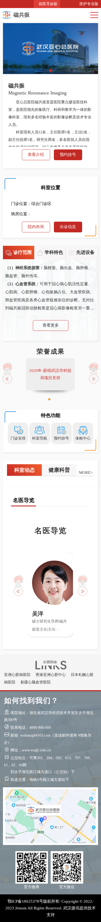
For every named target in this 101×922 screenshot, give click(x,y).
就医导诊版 (46, 4)
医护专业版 (87, 4)
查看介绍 (36, 154)
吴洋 (37, 613)
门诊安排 (18, 438)
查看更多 (51, 325)
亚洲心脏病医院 (17, 675)
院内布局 (36, 227)
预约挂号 (68, 154)
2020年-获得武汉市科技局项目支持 (50, 374)
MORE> (86, 472)
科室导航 (39, 438)
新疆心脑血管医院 (35, 682)
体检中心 (82, 438)
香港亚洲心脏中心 (51, 675)
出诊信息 (68, 227)
